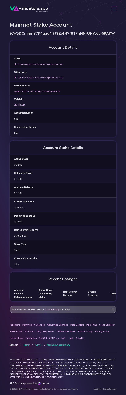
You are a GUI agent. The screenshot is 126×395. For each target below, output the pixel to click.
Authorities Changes (57, 324)
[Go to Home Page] (29, 8)
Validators (15, 324)
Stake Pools (16, 331)
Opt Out (43, 338)
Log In (70, 338)
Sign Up (80, 338)
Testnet (26, 344)
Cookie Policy (52, 309)
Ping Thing (91, 324)
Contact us (31, 338)
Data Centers (77, 324)
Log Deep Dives (45, 331)
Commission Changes (33, 324)
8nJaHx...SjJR (20, 105)
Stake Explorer (107, 324)
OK (112, 309)
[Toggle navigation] (113, 8)
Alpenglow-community (58, 344)
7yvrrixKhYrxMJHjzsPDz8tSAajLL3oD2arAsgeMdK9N (37, 91)
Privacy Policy (101, 331)
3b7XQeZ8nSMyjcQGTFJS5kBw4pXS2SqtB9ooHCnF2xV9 (38, 64)
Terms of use (17, 338)
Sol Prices (29, 331)
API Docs (54, 338)
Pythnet (38, 344)
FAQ (63, 338)
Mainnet (14, 344)
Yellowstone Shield (66, 331)
